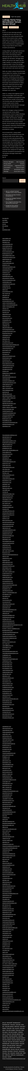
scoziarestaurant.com (8, 975)
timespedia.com (6, 320)
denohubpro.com (6, 568)
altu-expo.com (6, 834)
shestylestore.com (7, 716)
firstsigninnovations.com (8, 257)
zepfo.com (5, 952)
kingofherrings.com (7, 333)
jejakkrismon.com (6, 322)
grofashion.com (6, 697)
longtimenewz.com (7, 689)
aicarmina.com (6, 751)
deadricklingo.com (7, 587)
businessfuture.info (7, 454)
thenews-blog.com (7, 958)
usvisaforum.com (7, 770)
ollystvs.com (5, 556)
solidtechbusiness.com (8, 621)
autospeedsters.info (7, 581)
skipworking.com (6, 314)
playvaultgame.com (7, 708)
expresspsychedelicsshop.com (10, 893)
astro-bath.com (6, 831)
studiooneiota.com (7, 573)
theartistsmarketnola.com (9, 377)
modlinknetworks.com (8, 687)
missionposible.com (7, 405)
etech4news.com (7, 891)
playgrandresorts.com (8, 710)
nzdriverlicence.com (7, 941)
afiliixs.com (5, 861)
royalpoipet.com (6, 655)
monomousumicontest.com (9, 585)
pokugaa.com (6, 706)
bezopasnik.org (6, 352)
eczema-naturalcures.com (9, 829)
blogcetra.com (6, 552)
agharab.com (5, 842)
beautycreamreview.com (9, 874)
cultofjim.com (6, 759)
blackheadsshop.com (8, 626)
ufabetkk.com (6, 325)
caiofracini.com (6, 545)
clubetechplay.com (7, 672)
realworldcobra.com (7, 577)
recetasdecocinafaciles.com (9, 848)
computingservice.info (8, 543)
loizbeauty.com (6, 316)
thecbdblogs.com (7, 420)
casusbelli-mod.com (7, 798)
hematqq (10, 1051)
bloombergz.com (6, 299)
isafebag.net (5, 297)
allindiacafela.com (7, 394)
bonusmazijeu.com (7, 662)
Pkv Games (6, 16)
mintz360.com (6, 490)
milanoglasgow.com (7, 384)
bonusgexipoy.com (7, 668)
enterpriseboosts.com (8, 301)
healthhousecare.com (8, 908)
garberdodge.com (7, 259)
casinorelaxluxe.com (7, 670)
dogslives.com (6, 560)
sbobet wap (5, 1047)
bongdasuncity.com (7, 501)
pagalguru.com (6, 943)
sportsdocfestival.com (8, 714)
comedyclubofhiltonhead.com (10, 632)
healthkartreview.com (8, 910)
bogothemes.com (7, 785)
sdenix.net (5, 289)
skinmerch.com (6, 768)
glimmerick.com (6, 760)
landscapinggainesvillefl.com (10, 927)
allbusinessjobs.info (7, 444)
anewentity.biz (6, 337)
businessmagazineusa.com (9, 609)
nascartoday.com (7, 937)
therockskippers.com (7, 390)
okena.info (5, 819)
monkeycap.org (6, 287)
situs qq (9, 1034)
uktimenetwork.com (7, 728)
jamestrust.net (6, 310)
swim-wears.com (6, 261)
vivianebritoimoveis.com (8, 284)
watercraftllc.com (7, 857)
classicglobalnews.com (8, 1001)
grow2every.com (6, 907)
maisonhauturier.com (8, 929)
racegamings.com (7, 702)
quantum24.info (6, 606)
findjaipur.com (6, 757)
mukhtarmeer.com (7, 935)
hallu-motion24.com (7, 388)
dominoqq (21, 1051)
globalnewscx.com (7, 558)
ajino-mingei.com (7, 787)
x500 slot (16, 1026)
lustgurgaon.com (6, 482)
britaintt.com (5, 1005)
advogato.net (5, 295)
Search (4, 178)
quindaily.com (6, 984)
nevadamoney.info (7, 369)
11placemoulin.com (7, 488)
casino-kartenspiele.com (8, 303)
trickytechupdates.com (8, 415)
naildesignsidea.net (7, 850)
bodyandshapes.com (7, 998)
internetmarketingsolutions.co (10, 554)
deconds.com (6, 1007)
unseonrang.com (6, 549)
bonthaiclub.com (6, 796)
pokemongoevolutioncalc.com (10, 699)
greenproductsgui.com (8, 513)
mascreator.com (6, 931)
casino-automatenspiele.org (9, 305)
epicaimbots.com (7, 889)
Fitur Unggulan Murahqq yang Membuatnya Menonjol (13, 202)
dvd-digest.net (6, 375)
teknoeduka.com (6, 956)
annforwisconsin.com (8, 755)
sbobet (4, 1028)
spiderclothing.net (7, 810)
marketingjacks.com (7, 411)
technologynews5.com (8, 954)
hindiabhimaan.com (7, 417)
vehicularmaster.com (8, 740)
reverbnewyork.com (7, 766)
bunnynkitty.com (6, 350)
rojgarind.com (6, 516)
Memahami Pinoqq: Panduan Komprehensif (13, 195)
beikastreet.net (6, 240)
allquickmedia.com (7, 327)
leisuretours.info (6, 537)
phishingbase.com (7, 700)
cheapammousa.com (8, 844)
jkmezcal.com (6, 649)
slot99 (9, 1056)
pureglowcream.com (7, 343)
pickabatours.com (7, 448)
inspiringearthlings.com (8, 922)
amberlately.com (6, 747)
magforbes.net (6, 286)
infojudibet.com (6, 456)
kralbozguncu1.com (7, 925)
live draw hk (5, 218)
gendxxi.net (5, 598)
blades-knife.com (7, 569)
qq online (4, 220)
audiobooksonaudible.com (9, 992)
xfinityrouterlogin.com (8, 409)
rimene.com (5, 371)
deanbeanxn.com (7, 459)
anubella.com (6, 990)
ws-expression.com (7, 948)
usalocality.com (6, 734)
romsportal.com (6, 712)
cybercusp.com (6, 1003)
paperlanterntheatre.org (8, 853)
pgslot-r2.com (6, 946)
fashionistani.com (7, 895)
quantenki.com (6, 607)
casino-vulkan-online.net (9, 398)
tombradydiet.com (7, 795)
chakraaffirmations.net (8, 478)
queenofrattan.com (7, 564)
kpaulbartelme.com (7, 630)
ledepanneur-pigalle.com (9, 373)
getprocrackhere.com (8, 678)
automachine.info (7, 579)
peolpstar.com (6, 265)
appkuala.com (6, 339)
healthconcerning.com (8, 514)
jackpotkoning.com (7, 685)
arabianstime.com (7, 869)
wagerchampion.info (7, 583)
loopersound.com (7, 776)
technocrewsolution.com (8, 280)
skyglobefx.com (6, 588)
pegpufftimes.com (7, 248)
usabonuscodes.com (7, 962)
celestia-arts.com (7, 250)
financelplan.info (6, 452)
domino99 (9, 1022)
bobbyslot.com (6, 486)
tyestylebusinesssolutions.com (10, 653)
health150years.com (7, 276)
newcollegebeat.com (7, 764)
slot (13, 1028)
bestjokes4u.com (6, 480)
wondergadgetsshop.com (9, 812)
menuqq (22, 1049)
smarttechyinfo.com (7, 496)
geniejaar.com (6, 484)
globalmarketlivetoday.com (9, 903)
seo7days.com (6, 341)
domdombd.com (6, 674)
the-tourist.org (6, 293)
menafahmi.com (6, 933)
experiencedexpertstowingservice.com (12, 625)
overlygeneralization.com (9, 530)
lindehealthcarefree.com (8, 442)
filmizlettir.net (6, 242)
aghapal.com (5, 833)
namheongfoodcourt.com (9, 382)
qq (3, 228)
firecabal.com (6, 899)
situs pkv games (9, 1026)
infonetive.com (6, 360)
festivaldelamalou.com (8, 255)
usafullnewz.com (6, 726)
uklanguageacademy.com (9, 440)
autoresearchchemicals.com (10, 422)
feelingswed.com (6, 897)
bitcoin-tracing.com (7, 996)
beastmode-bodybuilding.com (10, 450)
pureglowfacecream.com (9, 331)
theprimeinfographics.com (9, 636)
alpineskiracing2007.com (8, 396)
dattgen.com (5, 880)
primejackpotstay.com (8, 704)
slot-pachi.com (6, 503)
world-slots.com (6, 465)
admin (5, 27)
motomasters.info (7, 600)
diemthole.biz (5, 324)
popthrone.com (6, 463)
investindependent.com (8, 924)
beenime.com (6, 640)
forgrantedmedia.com (8, 263)
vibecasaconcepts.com (8, 604)
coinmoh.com (6, 876)
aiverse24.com (6, 988)
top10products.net (7, 446)
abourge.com (5, 859)
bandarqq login (6, 229)
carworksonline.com (7, 269)
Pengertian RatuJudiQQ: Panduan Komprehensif (12, 206)
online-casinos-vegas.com (9, 407)
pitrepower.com (6, 399)
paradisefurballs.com (7, 507)
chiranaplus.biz (6, 379)
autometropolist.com (8, 872)
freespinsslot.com (7, 505)
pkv (9, 1053)
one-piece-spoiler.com (8, 571)
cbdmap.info (5, 458)
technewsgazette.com (8, 329)
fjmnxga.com (5, 354)
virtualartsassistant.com (8, 634)
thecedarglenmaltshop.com (9, 435)
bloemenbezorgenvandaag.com (10, 344)
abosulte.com (6, 986)
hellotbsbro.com (6, 539)
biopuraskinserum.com (8, 363)
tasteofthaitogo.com (7, 348)
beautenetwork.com (7, 994)
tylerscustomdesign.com (8, 267)
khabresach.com (6, 418)
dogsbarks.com (6, 884)
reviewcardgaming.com (8, 623)
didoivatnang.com (7, 882)
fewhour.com (5, 518)
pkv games (18, 16)
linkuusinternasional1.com (9, 806)
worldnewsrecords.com (8, 617)
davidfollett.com (6, 762)
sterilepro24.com (6, 619)
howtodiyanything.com (8, 920)
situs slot (22, 1026)
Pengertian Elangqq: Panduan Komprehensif (13, 199)
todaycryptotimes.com (8, 960)
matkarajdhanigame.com (9, 461)
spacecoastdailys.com (8, 969)
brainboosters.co (6, 745)
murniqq (4, 1051)
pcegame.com (6, 944)
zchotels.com (5, 950)
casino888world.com (7, 645)
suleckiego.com (6, 426)
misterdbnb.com (6, 647)
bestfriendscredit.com (8, 825)
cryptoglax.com (6, 781)
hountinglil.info (6, 477)
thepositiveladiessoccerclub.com (11, 846)
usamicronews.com (7, 695)
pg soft (17, 1028)
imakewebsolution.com (8, 467)
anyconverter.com (7, 318)
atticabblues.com (7, 870)
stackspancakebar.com (8, 380)
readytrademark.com (8, 971)
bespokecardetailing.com (9, 823)
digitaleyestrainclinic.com (9, 403)
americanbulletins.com (8, 865)
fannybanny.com (6, 681)
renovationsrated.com (8, 973)
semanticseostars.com (8, 522)
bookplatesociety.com (8, 800)
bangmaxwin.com (7, 358)
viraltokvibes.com (7, 282)
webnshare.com (6, 528)
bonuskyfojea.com (7, 664)
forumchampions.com (8, 251)
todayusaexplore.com (8, 732)
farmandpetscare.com (8, 541)
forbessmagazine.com (8, 901)
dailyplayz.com (6, 676)
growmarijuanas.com (7, 526)
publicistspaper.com (7, 982)
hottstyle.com (6, 918)
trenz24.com (5, 312)
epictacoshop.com (7, 361)
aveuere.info (5, 509)
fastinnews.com (6, 680)
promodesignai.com (7, 980)
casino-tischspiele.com (8, 306)
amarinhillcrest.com (7, 291)
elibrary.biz (5, 827)
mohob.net (5, 492)
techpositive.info (6, 547)
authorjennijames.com (8, 836)
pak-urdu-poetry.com (8, 551)
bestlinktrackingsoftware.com (10, 659)
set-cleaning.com (7, 979)
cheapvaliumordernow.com (9, 638)
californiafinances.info (8, 365)
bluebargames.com (7, 253)
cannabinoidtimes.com (8, 511)
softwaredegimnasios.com (9, 965)
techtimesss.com (7, 270)
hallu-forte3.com (6, 386)
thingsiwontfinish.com (8, 717)
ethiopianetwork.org (7, 532)
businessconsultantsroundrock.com (11, 999)
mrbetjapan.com (6, 335)
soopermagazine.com (8, 967)
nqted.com (5, 939)
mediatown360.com (7, 401)
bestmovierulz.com (7, 772)
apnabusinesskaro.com (8, 424)
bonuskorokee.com (7, 666)
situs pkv (12, 1024)
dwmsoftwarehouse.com (8, 886)
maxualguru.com (6, 499)
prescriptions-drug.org (8, 278)
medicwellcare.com (7, 611)
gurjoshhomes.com (7, 793)
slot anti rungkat (10, 1030)
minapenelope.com (7, 778)
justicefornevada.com (8, 535)
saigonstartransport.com (8, 356)
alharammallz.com (7, 863)
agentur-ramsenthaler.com (9, 592)
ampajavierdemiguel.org (8, 743)
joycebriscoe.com (7, 749)
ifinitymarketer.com (7, 683)
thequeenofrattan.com (8, 566)
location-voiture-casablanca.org (11, 628)
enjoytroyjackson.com (8, 888)
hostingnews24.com (7, 916)
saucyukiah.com (6, 238)
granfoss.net (5, 392)
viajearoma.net (6, 838)
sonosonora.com (6, 804)
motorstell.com (6, 274)
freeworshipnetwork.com (8, 855)
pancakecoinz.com (7, 471)
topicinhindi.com (6, 439)
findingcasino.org (6, 575)
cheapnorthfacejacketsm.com (10, 791)
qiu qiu (4, 224)
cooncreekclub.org (7, 246)
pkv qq (4, 1022)
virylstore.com (6, 272)
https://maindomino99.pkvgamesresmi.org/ (13, 1058)
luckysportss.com (6, 691)
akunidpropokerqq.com (8, 821)
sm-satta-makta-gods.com (9, 963)
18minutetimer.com (7, 520)
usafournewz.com (7, 736)
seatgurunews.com (7, 814)
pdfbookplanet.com (7, 562)
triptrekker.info (6, 596)
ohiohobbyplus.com (7, 783)
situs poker (5, 222)
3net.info (4, 815)
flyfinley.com (5, 473)
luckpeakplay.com (7, 693)
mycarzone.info (6, 602)
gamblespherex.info (7, 590)
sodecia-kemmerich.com (9, 642)
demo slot (19, 1045)
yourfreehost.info (6, 789)
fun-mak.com (6, 643)
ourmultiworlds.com (7, 244)
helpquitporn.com (7, 912)
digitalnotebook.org (7, 497)
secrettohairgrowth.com (8, 346)
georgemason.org (7, 437)
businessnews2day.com (8, 615)
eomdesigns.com (6, 594)
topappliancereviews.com (9, 413)
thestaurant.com (6, 657)
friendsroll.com (6, 808)
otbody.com (5, 308)
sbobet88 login (6, 1049)
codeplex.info (5, 817)
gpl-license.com (6, 905)
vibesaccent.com (7, 741)
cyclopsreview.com (7, 878)
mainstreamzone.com (8, 524)
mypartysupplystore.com (8, 753)
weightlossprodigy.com (8, 494)
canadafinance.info (7, 367)
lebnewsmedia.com (7, 802)
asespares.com (6, 867)
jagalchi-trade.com (7, 774)
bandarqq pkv (16, 1022)
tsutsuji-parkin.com (7, 840)
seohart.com (5, 977)
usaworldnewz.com (7, 730)
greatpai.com (5, 851)
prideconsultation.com (8, 475)
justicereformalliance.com (9, 779)
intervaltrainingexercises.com (10, 651)
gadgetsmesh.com (7, 533)
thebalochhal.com (7, 738)
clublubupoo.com (7, 661)
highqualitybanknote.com (9, 914)
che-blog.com (6, 469)
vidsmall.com (5, 613)
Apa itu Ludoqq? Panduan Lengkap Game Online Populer (13, 192)
